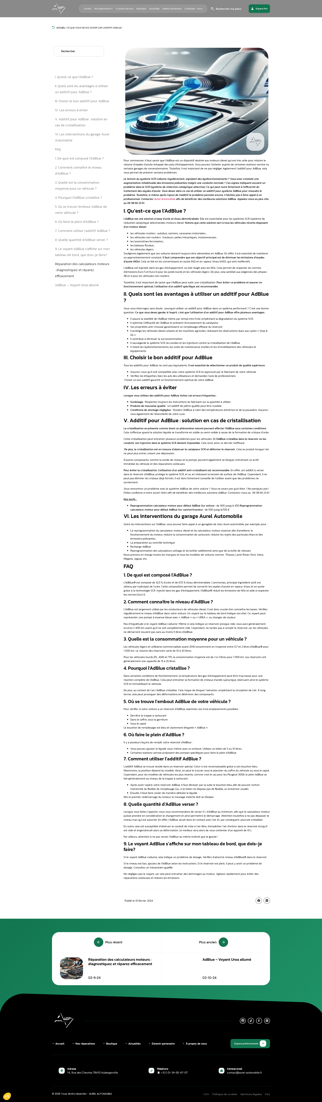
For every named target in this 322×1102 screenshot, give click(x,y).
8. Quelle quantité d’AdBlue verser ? (81, 239)
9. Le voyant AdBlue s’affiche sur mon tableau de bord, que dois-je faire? (82, 251)
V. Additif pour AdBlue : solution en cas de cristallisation (81, 122)
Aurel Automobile (164, 199)
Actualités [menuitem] (154, 8)
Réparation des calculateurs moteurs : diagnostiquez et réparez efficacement (82, 269)
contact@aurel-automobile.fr (244, 1072)
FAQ (58, 149)
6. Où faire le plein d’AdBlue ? (77, 221)
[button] (259, 901)
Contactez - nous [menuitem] (193, 8)
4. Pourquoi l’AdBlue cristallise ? (78, 197)
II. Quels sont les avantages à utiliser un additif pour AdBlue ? (81, 89)
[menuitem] (103, 8)
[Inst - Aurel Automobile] (243, 1021)
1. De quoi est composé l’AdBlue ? (79, 158)
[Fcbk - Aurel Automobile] (259, 1021)
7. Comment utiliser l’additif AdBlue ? (82, 230)
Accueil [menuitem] (87, 8)
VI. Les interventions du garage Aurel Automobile (82, 137)
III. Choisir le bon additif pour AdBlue (82, 101)
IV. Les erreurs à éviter (71, 110)
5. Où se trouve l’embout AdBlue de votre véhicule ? (81, 209)
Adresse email (234, 1068)
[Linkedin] (267, 1021)
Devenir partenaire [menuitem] (172, 8)
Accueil (60, 27)
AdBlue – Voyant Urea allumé (77, 285)
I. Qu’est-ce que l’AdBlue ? (74, 76)
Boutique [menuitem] (141, 8)
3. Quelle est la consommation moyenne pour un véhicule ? (77, 185)
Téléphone (162, 1068)
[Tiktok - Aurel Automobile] (251, 1021)
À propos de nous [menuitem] (124, 8)
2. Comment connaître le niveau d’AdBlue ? (78, 170)
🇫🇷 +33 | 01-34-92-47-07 (172, 1072)
